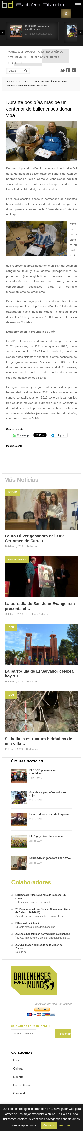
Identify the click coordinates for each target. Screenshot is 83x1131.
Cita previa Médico (50, 52)
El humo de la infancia (27, 923)
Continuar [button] (48, 1125)
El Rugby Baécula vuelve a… (47, 836)
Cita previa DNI (17, 57)
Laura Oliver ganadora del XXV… (50, 858)
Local (28, 81)
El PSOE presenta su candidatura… (42, 772)
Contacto (15, 63)
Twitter (62, 70)
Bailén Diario (14, 81)
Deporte (18, 1076)
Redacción (32, 546)
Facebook (68, 70)
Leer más (64, 1125)
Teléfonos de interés (45, 57)
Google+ (74, 70)
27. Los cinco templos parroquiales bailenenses (42, 934)
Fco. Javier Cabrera (37, 614)
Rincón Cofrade (17, 559)
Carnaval (19, 1093)
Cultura (12, 492)
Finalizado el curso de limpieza (49, 814)
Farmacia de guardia (21, 52)
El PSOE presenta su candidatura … (38, 28)
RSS (66, 13)
